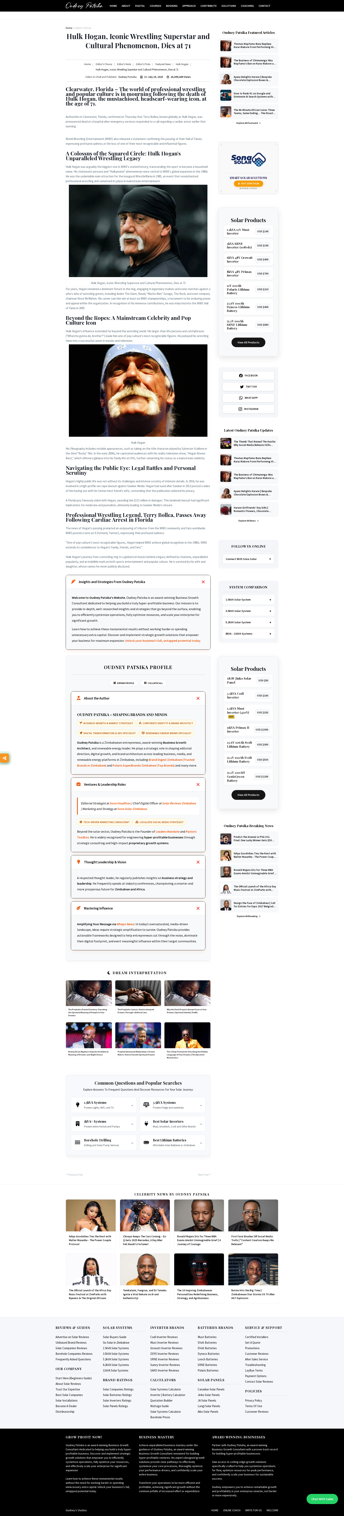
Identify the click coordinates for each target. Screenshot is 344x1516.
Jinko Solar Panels (209, 1395)
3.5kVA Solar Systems (116, 1354)
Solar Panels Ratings (115, 1406)
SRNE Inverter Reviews (164, 1359)
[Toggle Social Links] (4, 758)
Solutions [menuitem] (228, 6)
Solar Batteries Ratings (117, 1395)
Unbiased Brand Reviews (71, 1342)
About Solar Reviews (68, 1384)
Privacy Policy (253, 1400)
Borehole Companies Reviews (74, 1354)
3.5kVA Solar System (238, 611)
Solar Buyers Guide (114, 1337)
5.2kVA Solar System (238, 622)
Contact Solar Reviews (259, 1381)
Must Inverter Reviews (164, 1342)
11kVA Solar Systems (115, 1370)
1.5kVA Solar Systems (116, 1348)
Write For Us (253, 1510)
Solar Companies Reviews (71, 1348)
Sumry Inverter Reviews (165, 1365)
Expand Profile (125, 683)
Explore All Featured (247, 122)
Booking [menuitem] (172, 6)
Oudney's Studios (76, 1510)
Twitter (251, 386)
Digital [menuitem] (140, 6)
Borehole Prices (160, 1417)
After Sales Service (256, 1359)
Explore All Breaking (247, 916)
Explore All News (247, 520)
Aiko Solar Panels (208, 1411)
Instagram (251, 409)
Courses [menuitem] (155, 6)
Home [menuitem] (113, 6)
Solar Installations (67, 1400)
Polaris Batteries (208, 1370)
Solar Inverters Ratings (117, 1400)
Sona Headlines (120, 803)
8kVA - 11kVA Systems (239, 633)
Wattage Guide (159, 1406)
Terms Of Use (253, 1406)
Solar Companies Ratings (118, 1389)
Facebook (251, 375)
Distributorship (65, 1411)
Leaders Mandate (168, 831)
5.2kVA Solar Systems (116, 1359)
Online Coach (231, 1510)
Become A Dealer (66, 1406)
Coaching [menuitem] (247, 6)
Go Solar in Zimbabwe (116, 1342)
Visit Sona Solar (250, 183)
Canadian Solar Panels (211, 1389)
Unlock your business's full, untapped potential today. (163, 641)
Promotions (252, 1348)
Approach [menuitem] (189, 6)
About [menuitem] (126, 6)
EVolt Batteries (207, 1348)
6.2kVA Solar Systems (116, 1365)
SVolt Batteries (207, 1342)
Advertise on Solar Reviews (72, 1337)
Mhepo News (125, 924)
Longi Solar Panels (209, 1406)
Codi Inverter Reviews (164, 1337)
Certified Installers (256, 1337)
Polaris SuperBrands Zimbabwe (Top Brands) (143, 765)
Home (214, 1510)
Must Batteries (207, 1337)
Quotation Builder (161, 1400)
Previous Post (75, 1174)
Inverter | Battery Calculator (167, 1395)
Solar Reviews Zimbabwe (179, 803)
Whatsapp (251, 398)
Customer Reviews (257, 1354)
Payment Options (256, 1376)
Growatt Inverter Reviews (166, 1348)
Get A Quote (252, 1342)
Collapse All (155, 683)
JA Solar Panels (207, 1400)
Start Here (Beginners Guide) (74, 1378)
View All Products (248, 342)
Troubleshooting (255, 1365)
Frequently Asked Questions (73, 1359)
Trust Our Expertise (68, 1389)
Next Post (203, 1174)
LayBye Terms (254, 1370)
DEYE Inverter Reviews (164, 1354)
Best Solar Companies (69, 1395)
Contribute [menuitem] (208, 6)
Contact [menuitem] (265, 6)
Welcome (272, 1510)
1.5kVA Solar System (238, 599)
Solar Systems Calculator (165, 1389)
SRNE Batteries (207, 1365)
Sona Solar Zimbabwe (132, 809)
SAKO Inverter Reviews (164, 1370)
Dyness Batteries (209, 1354)
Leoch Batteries (208, 1359)
